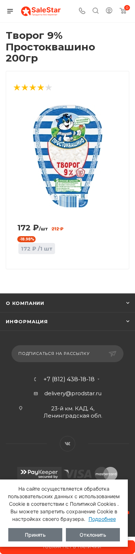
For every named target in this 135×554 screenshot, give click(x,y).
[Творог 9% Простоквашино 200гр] (67, 155)
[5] (48, 88)
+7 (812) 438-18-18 (69, 379)
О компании (25, 303)
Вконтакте (67, 443)
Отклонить (93, 535)
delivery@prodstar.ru (73, 393)
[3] (32, 88)
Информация (27, 321)
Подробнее (102, 519)
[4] (40, 88)
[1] (17, 88)
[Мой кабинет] (109, 11)
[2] (24, 88)
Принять (35, 535)
